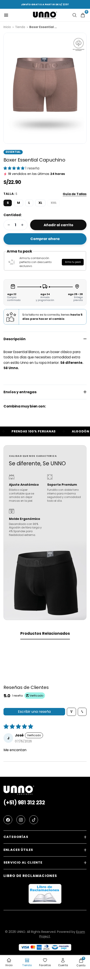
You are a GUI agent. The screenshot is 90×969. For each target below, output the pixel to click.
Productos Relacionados (45, 633)
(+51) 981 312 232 (24, 802)
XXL (54, 203)
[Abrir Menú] (6, 15)
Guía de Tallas (75, 194)
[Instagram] (20, 819)
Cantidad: (12, 215)
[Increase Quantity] (22, 225)
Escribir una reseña (34, 711)
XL (40, 203)
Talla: (10, 194)
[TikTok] (33, 819)
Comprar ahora (45, 238)
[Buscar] (74, 15)
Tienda (20, 27)
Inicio (7, 27)
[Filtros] (71, 712)
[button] (14, 168)
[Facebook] (7, 819)
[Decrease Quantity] (8, 225)
